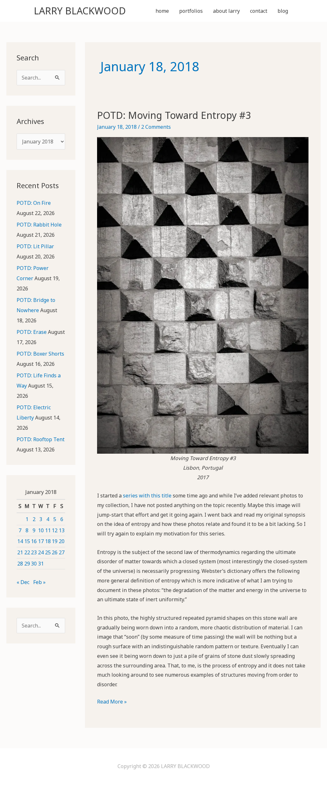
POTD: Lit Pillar (35, 246)
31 (41, 563)
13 (62, 530)
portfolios (191, 10)
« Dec (23, 582)
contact (258, 10)
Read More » (112, 702)
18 (48, 541)
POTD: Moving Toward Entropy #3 (174, 115)
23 (34, 552)
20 (62, 541)
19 (54, 541)
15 (27, 541)
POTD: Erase (32, 331)
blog (283, 10)
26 (54, 552)
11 (48, 530)
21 (20, 552)
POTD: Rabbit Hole (39, 224)
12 (54, 530)
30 (34, 563)
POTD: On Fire (34, 202)
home (162, 10)
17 (41, 541)
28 (20, 563)
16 (34, 541)
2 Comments (156, 126)
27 (62, 552)
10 (41, 530)
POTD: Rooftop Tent (41, 439)
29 (27, 563)
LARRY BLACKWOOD (80, 10)
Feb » (39, 582)
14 (20, 541)
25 (48, 552)
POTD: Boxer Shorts (40, 353)
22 (27, 552)
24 (41, 552)
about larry (226, 10)
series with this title (147, 495)
